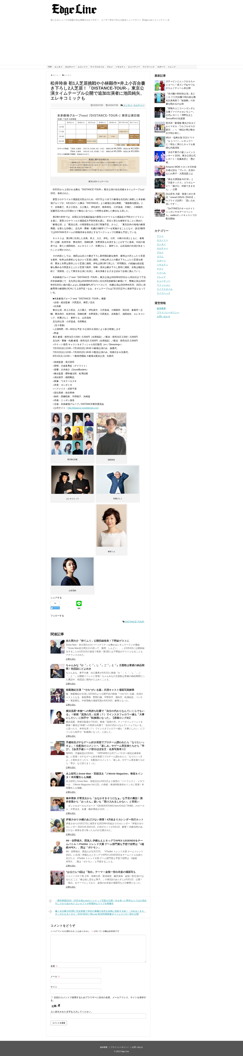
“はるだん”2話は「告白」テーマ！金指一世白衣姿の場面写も (101, 872)
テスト (160, 269)
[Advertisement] (121, 44)
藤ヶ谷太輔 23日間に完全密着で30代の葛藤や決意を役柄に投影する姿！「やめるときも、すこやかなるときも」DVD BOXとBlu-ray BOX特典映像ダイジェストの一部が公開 (100, 912)
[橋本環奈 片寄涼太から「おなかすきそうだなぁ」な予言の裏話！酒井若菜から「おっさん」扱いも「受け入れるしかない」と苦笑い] (57, 804)
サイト (53, 987)
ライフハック (149, 67)
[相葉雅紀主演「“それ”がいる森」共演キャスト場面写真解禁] (57, 696)
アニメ (160, 236)
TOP (50, 67)
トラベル (161, 273)
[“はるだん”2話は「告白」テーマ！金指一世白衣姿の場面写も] (57, 878)
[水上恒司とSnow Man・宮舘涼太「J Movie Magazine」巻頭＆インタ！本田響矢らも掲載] (57, 779)
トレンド (172, 67)
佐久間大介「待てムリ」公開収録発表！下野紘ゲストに (97, 640)
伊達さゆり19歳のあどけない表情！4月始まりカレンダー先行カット (105, 819)
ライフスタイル (97, 67)
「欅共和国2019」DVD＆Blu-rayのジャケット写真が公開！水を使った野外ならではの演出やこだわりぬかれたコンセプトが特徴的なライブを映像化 (101, 902)
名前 (54, 966)
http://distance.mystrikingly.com (83, 408)
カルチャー (70, 67)
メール (55, 976)
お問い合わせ (163, 316)
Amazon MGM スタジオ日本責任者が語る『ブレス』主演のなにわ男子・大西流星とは (181, 170)
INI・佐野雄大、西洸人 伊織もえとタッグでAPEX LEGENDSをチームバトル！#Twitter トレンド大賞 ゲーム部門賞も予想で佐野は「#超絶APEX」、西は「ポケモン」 (105, 844)
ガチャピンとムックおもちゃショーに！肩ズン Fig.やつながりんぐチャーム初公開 (180, 84)
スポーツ (161, 67)
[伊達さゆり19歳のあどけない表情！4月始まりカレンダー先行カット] (57, 825)
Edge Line (125, 1051)
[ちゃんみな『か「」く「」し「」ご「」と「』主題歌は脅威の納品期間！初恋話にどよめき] (57, 671)
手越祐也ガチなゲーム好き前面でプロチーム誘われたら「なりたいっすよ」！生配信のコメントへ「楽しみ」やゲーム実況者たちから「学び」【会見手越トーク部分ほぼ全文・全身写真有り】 (105, 746)
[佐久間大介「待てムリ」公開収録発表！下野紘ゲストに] (57, 647)
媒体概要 (161, 308)
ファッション (163, 285)
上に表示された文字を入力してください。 (71, 1012)
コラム (160, 256)
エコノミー (83, 67)
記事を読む (71, 659)
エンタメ (58, 67)
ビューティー (134, 67)
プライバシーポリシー (168, 312)
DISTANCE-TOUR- (135, 622)
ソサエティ (120, 67)
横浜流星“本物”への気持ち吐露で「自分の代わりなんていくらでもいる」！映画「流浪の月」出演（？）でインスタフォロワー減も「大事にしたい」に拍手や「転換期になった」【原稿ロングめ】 (105, 714)
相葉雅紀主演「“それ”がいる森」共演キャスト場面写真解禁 (100, 689)
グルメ (110, 67)
